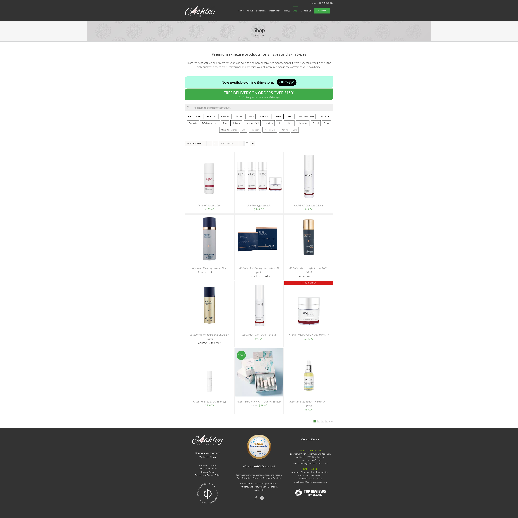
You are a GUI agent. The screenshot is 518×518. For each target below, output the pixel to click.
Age (189, 116)
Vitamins (284, 130)
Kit (279, 123)
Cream (289, 116)
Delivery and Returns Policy (207, 475)
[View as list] (252, 143)
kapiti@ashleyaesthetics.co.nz (313, 481)
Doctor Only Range (306, 116)
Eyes (225, 123)
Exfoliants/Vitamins (210, 123)
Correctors (263, 116)
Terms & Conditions (207, 465)
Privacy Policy (207, 472)
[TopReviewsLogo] (310, 487)
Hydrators (268, 123)
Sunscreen (255, 130)
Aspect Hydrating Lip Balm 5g (209, 401)
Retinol (316, 123)
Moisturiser (302, 123)
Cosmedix (278, 116)
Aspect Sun (225, 116)
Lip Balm (289, 123)
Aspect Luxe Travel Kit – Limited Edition (259, 401)
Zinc (295, 130)
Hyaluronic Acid (252, 123)
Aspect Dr (211, 116)
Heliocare (236, 123)
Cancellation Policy (208, 468)
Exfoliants (193, 123)
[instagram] (262, 498)
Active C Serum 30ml (209, 205)
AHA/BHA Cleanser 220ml (308, 205)
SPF (243, 130)
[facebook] (256, 498)
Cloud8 (251, 116)
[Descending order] (215, 143)
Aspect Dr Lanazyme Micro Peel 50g (309, 334)
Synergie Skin (270, 130)
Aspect (199, 116)
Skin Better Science (229, 130)
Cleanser (238, 116)
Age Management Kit (259, 205)
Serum (326, 123)
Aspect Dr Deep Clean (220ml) (259, 334)
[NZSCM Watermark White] (207, 483)
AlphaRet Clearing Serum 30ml (209, 268)
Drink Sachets (324, 116)
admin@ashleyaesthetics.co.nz (313, 463)
